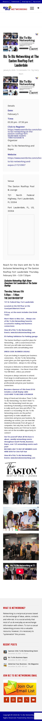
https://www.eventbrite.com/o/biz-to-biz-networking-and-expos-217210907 (25, 161)
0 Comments (22, 70)
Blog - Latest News (19, 18)
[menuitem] (6, 2)
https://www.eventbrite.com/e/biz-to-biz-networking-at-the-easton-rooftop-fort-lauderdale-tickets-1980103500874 (21, 134)
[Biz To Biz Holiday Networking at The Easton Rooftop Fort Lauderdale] (21, 42)
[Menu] (31, 7)
